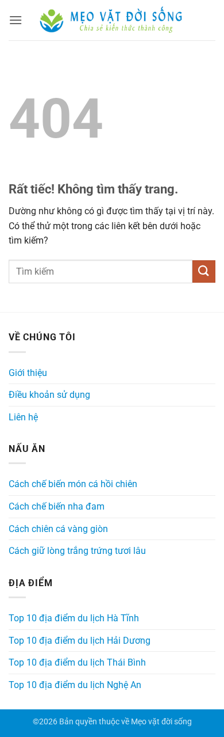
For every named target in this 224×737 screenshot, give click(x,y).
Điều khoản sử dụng (49, 394)
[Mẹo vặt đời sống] (112, 20)
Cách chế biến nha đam (57, 506)
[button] (15, 20)
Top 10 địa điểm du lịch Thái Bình (77, 662)
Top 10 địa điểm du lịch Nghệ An (75, 684)
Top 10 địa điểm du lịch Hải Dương (79, 640)
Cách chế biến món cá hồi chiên (73, 483)
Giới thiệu (28, 372)
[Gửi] (203, 271)
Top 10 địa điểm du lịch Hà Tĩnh (74, 618)
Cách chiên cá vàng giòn (58, 528)
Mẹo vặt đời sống (161, 722)
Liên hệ (23, 417)
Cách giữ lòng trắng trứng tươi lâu (77, 550)
